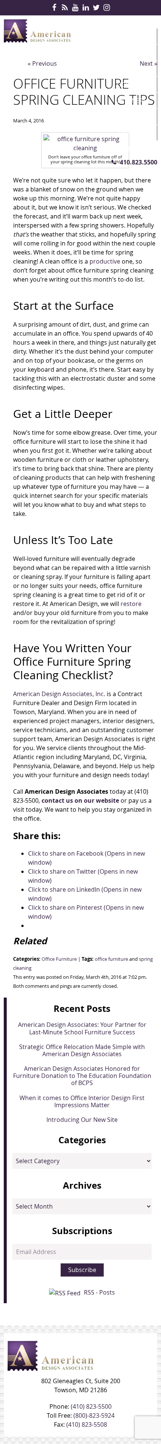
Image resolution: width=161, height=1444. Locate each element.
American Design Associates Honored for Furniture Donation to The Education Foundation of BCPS (82, 1075)
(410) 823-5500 (91, 1406)
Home (126, 36)
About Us (131, 133)
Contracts (134, 84)
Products (133, 52)
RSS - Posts (99, 1292)
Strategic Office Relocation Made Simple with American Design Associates (82, 1050)
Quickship (132, 117)
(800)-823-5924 (94, 1415)
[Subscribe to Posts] (65, 1292)
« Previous (42, 63)
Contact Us (135, 149)
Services (130, 68)
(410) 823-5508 (86, 1424)
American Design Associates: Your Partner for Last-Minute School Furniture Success (82, 1028)
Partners (131, 100)
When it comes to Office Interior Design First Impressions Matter (82, 1101)
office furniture (111, 959)
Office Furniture (59, 959)
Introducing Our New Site (82, 1119)
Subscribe (82, 1270)
